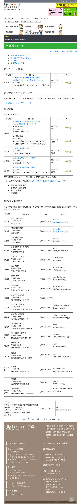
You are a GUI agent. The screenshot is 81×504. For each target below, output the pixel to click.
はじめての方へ (10, 19)
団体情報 (11, 467)
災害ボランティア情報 (52, 454)
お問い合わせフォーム (53, 474)
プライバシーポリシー (35, 419)
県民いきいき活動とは (53, 482)
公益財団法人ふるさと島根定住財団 (26, 121)
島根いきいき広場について (54, 478)
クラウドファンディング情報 (55, 443)
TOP (51, 51)
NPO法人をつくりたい (17, 473)
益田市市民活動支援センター (24, 167)
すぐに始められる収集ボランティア (22, 457)
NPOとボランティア (16, 452)
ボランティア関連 (17, 55)
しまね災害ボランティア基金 (55, 460)
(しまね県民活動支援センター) (24, 124)
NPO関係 (14, 60)
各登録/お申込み (20, 39)
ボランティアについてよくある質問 (22, 454)
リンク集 (22, 419)
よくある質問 (14, 478)
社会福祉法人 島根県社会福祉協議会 (60, 426)
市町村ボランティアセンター (22, 58)
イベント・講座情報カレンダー (20, 486)
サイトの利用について (53, 419)
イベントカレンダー (27, 21)
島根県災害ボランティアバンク (56, 457)
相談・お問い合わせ (41, 19)
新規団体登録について (53, 484)
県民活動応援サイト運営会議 (55, 492)
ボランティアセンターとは (19, 462)
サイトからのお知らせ (17, 443)
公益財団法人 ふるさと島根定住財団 (60, 429)
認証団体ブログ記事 (51, 465)
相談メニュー (60, 51)
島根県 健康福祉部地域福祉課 (58, 432)
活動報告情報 (49, 448)
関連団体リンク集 (17, 63)
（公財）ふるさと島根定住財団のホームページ (47, 181)
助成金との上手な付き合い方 (19, 494)
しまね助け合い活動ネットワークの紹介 (23, 459)
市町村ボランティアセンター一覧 (18, 103)
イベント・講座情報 (16, 483)
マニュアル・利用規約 (12, 21)
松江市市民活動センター (22, 148)
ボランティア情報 (15, 448)
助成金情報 (12, 491)
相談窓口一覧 (72, 51)
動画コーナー (25, 19)
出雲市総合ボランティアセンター (25, 158)
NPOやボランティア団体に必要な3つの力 (23, 475)
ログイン (38, 21)
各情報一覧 (9, 39)
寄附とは (49, 489)
